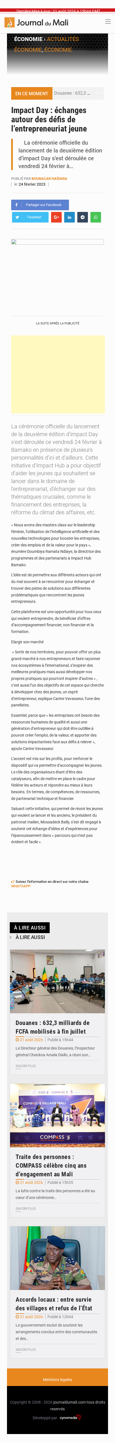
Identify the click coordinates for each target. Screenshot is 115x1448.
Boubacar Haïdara (49, 178)
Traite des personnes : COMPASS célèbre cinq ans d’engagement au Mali (51, 1165)
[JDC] (36, 22)
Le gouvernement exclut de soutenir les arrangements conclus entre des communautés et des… (56, 1332)
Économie (58, 49)
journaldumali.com (69, 1402)
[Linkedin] (69, 217)
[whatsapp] (95, 217)
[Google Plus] (56, 217)
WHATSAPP (20, 886)
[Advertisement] (58, 374)
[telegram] (82, 217)
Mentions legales (57, 1379)
